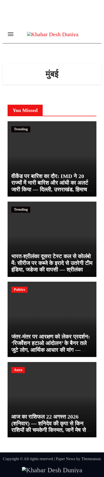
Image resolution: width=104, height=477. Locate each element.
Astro (18, 370)
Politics (19, 289)
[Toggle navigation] (10, 34)
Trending (21, 129)
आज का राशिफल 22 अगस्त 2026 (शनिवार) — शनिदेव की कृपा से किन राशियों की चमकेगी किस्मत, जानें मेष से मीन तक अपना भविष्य (48, 426)
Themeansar (90, 459)
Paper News (65, 459)
